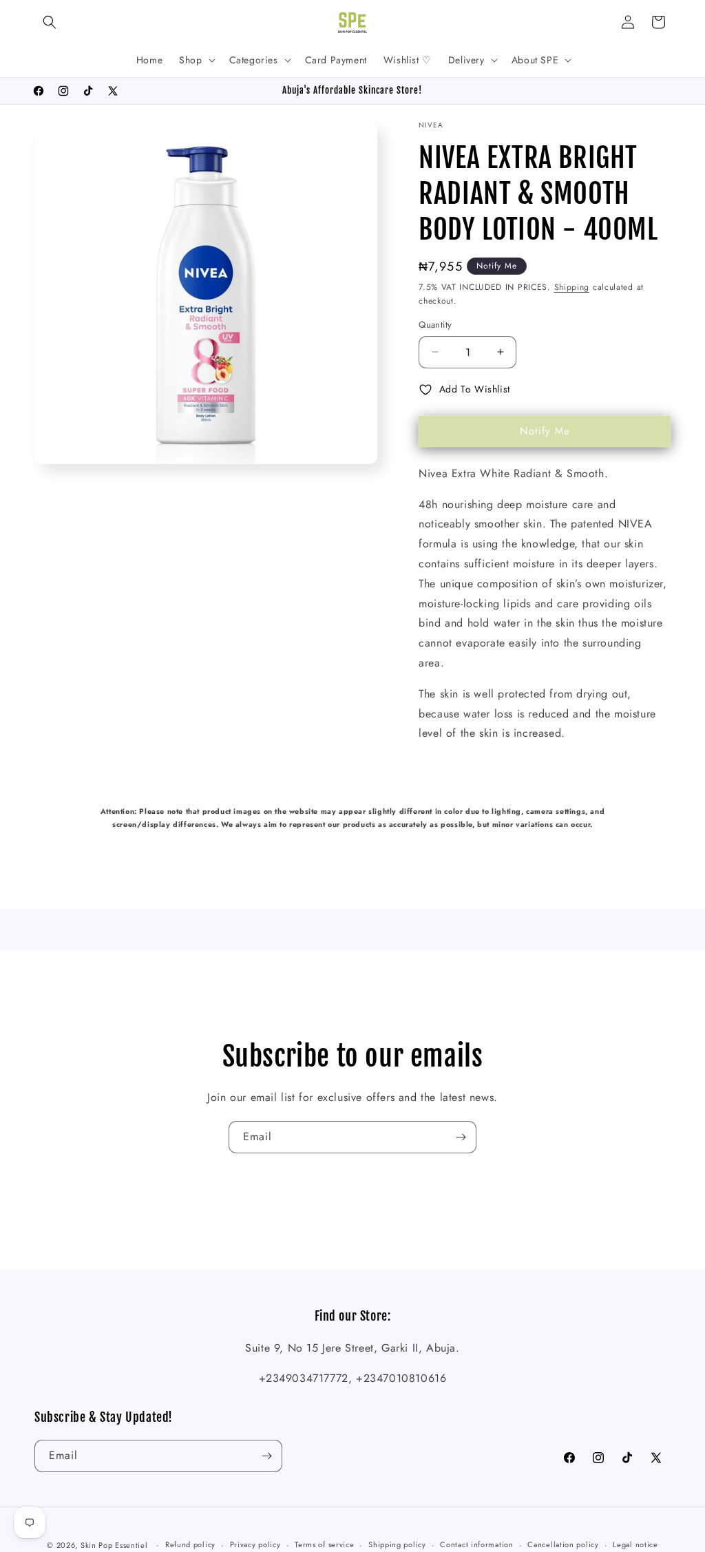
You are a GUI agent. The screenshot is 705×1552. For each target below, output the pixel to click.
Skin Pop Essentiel (114, 1545)
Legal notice (635, 1544)
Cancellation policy (562, 1544)
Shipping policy (397, 1544)
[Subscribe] (460, 1137)
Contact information (476, 1544)
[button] (49, 22)
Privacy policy (255, 1544)
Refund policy (190, 1544)
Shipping (572, 287)
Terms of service (324, 1544)
